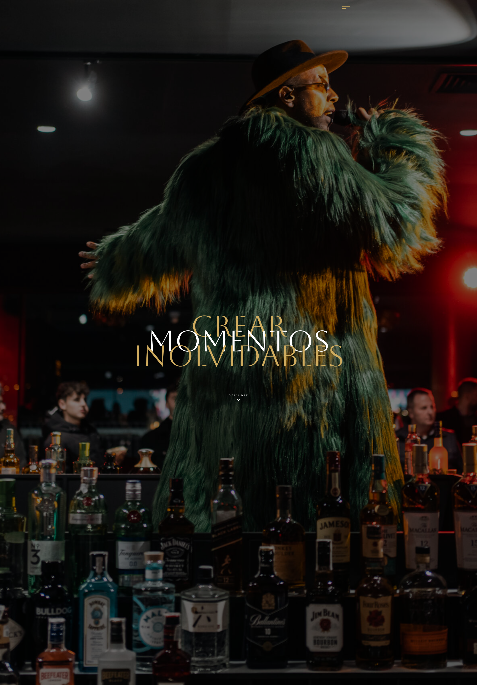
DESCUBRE (238, 395)
